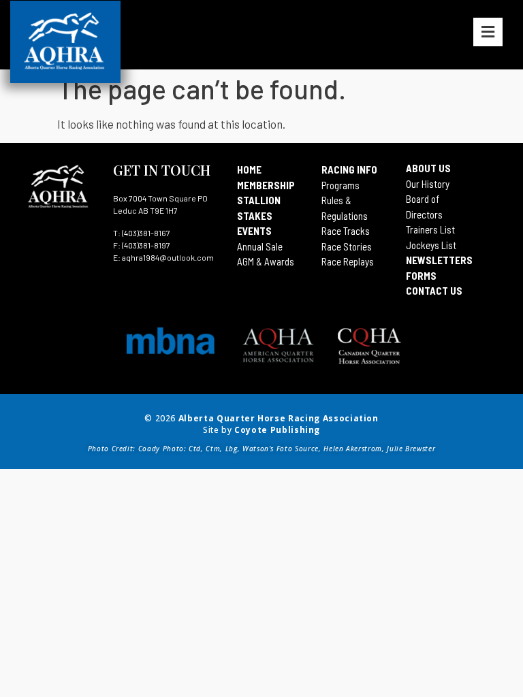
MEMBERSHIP (266, 185)
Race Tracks (345, 231)
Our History (427, 184)
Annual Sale (260, 246)
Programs (340, 185)
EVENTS (254, 231)
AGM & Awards (265, 261)
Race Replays (347, 261)
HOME (249, 169)
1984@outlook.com (178, 257)
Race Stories (346, 246)
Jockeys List (431, 245)
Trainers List (430, 229)
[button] (488, 32)
